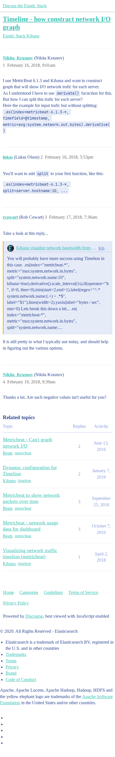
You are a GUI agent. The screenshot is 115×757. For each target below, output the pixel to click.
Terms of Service (83, 592)
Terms (11, 660)
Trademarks (16, 654)
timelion (24, 481)
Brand (11, 673)
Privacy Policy (16, 603)
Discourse (34, 616)
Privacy (12, 667)
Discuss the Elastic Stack (25, 5)
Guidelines (53, 592)
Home (8, 592)
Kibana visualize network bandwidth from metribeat (56, 247)
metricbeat (23, 453)
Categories (29, 592)
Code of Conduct (21, 679)
